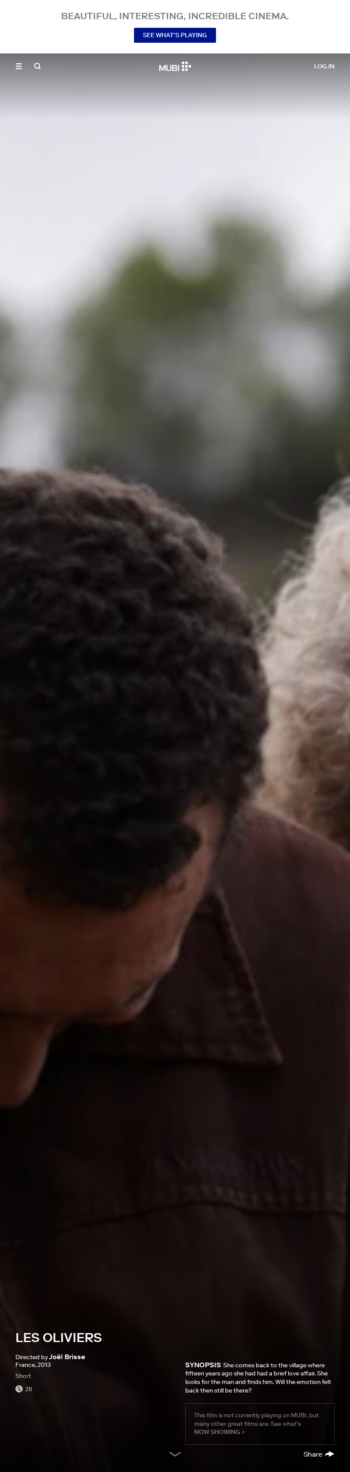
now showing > (219, 1432)
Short (23, 1376)
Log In (324, 66)
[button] (18, 66)
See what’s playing (175, 35)
